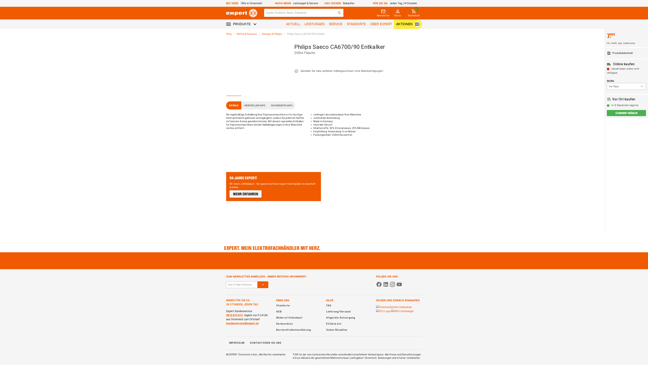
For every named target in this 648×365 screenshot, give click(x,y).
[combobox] (304, 13)
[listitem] (626, 53)
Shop (229, 34)
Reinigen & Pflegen (272, 34)
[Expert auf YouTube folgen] (399, 284)
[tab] (233, 92)
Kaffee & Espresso (247, 34)
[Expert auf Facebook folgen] (379, 284)
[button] (626, 86)
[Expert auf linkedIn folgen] (386, 284)
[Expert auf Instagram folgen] (392, 284)
